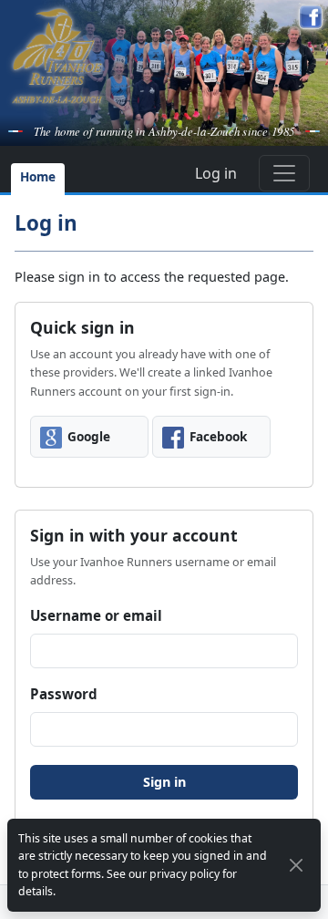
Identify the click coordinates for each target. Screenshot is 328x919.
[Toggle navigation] (284, 173)
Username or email (96, 615)
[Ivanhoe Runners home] (56, 55)
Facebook (218, 436)
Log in (216, 173)
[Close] (296, 865)
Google (88, 436)
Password (63, 694)
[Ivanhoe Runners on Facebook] (311, 17)
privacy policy (184, 874)
